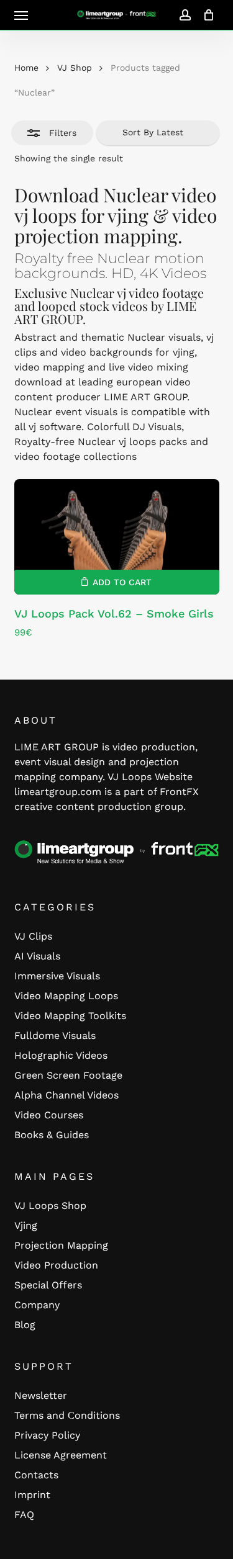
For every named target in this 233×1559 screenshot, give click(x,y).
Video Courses (48, 1115)
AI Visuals (37, 956)
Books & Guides (51, 1135)
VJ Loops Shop (50, 1205)
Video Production (56, 1265)
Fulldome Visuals (55, 1035)
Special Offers (48, 1285)
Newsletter (40, 1395)
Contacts (36, 1475)
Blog (24, 1325)
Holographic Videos (60, 1055)
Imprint (32, 1495)
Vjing (25, 1225)
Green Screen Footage (68, 1075)
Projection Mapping (61, 1245)
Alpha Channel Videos (66, 1095)
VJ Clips (33, 936)
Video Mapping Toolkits (70, 1016)
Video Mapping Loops (66, 996)
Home (26, 68)
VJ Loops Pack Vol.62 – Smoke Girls (114, 613)
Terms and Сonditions (67, 1415)
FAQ (24, 1515)
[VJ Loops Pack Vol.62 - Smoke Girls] (116, 537)
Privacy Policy (47, 1435)
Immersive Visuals (57, 976)
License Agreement (60, 1455)
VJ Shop (74, 68)
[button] (21, 15)
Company (37, 1305)
